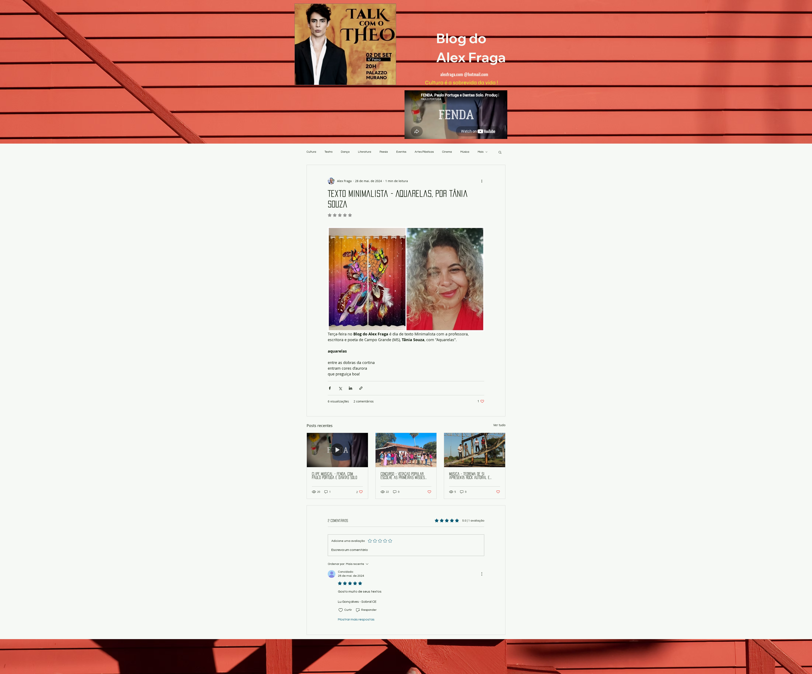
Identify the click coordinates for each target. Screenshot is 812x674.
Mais (480, 151)
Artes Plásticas (424, 151)
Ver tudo (499, 425)
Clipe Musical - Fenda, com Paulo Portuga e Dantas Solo (334, 475)
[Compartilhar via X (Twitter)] (340, 388)
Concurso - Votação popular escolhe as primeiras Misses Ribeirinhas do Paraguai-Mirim (404, 475)
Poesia (384, 151)
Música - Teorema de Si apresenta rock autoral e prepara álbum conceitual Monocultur (469, 475)
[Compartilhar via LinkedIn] (350, 388)
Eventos (401, 151)
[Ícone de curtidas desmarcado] (340, 610)
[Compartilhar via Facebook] (330, 388)
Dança (345, 151)
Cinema (447, 151)
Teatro (328, 151)
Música (464, 151)
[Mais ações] (481, 181)
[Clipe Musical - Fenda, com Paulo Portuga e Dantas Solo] (337, 450)
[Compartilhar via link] (361, 388)
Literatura (364, 151)
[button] (500, 152)
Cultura (311, 151)
